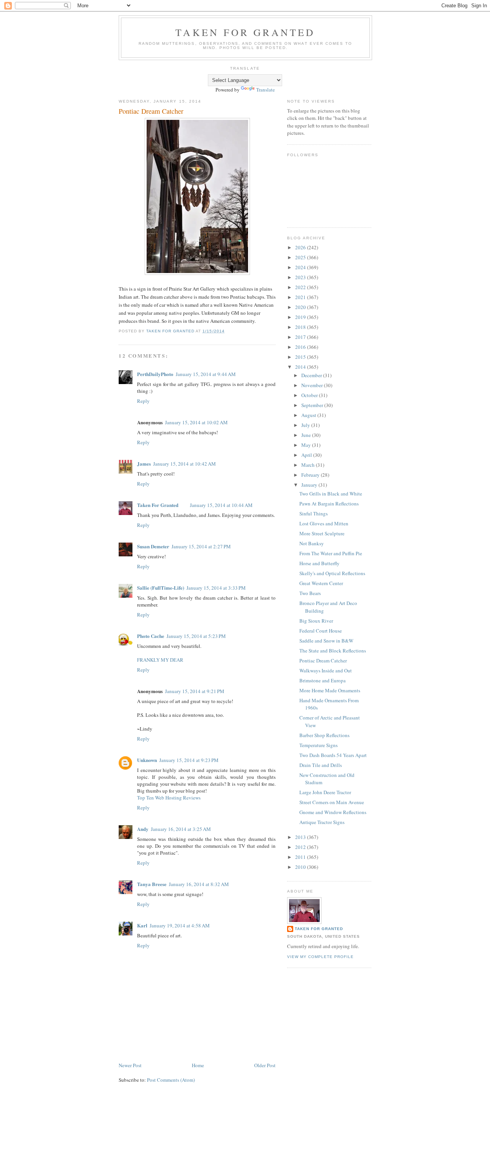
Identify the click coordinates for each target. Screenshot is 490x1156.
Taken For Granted (245, 32)
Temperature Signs (318, 745)
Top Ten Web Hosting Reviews (169, 797)
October (310, 395)
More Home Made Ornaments (329, 690)
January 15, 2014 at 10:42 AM (184, 463)
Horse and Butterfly (319, 563)
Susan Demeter (153, 546)
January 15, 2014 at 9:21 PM (194, 691)
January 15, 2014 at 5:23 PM (196, 636)
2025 (301, 257)
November (312, 385)
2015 (301, 356)
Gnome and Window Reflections (332, 812)
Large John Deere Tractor (325, 792)
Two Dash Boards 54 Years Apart (333, 755)
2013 (301, 837)
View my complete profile (320, 957)
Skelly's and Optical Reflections (332, 573)
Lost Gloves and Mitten (323, 523)
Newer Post (130, 1065)
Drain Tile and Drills (320, 765)
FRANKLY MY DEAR (160, 659)
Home (198, 1065)
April (307, 454)
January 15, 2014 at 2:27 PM (201, 546)
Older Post (265, 1065)
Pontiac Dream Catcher (323, 660)
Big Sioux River (316, 620)
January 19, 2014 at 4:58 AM (180, 925)
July (306, 425)
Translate (265, 89)
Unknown (147, 760)
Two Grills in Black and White (330, 493)
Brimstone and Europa (322, 680)
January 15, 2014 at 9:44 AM (206, 374)
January (309, 484)
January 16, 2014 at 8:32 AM (199, 884)
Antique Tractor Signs (322, 822)
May (306, 444)
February (311, 474)
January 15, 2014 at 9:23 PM (189, 760)
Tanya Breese (152, 884)
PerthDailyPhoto (155, 374)
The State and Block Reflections (332, 650)
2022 (301, 287)
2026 (301, 247)
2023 (301, 277)
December (312, 375)
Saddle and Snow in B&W (326, 640)
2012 (301, 847)
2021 (301, 297)
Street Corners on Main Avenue (331, 802)
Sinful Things (313, 513)
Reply (143, 400)
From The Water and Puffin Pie (330, 553)
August (309, 415)
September (312, 405)
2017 (301, 337)
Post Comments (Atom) (171, 1079)
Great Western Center (321, 583)
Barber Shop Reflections (324, 735)
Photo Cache (150, 635)
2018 (301, 327)
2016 (301, 346)
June (306, 435)
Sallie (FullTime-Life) (160, 587)
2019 (301, 317)
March (308, 464)
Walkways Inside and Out (325, 670)
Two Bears (310, 593)
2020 (301, 307)
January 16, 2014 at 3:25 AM (181, 829)
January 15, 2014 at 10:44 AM (221, 505)
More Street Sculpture (322, 533)
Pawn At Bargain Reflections (329, 503)
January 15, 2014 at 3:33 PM (216, 587)
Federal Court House (320, 630)
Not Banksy (311, 543)
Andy (143, 828)
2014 (301, 366)
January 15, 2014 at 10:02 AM (196, 422)
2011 (301, 857)
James (144, 463)
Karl (142, 925)
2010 (301, 866)
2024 (301, 267)
